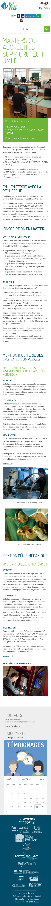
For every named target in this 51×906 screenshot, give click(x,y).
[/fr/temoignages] (25, 758)
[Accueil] (13, 6)
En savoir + (7, 464)
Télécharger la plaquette (21, 896)
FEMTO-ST (34, 199)
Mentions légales (33, 899)
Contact (38, 896)
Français (12, 16)
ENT (38, 16)
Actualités (30, 16)
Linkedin (22, 16)
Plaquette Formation (15, 738)
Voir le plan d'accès (26, 893)
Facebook (18, 16)
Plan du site (19, 899)
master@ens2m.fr (11, 726)
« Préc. (9, 779)
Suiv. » (41, 779)
